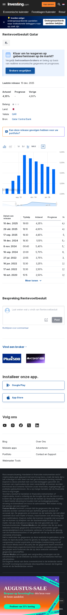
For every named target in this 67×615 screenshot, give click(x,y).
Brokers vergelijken (20, 70)
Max (33, 146)
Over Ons (41, 441)
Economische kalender (16, 12)
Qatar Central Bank (21, 119)
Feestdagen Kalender (44, 12)
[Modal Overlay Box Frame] (29, 595)
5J (28, 146)
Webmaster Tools (11, 460)
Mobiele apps (9, 448)
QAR (14, 114)
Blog (4, 441)
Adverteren (42, 448)
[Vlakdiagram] (10, 147)
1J (18, 146)
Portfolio (6, 454)
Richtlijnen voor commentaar (15, 328)
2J (23, 146)
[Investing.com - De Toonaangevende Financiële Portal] (18, 4)
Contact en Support (46, 454)
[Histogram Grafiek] (4, 147)
